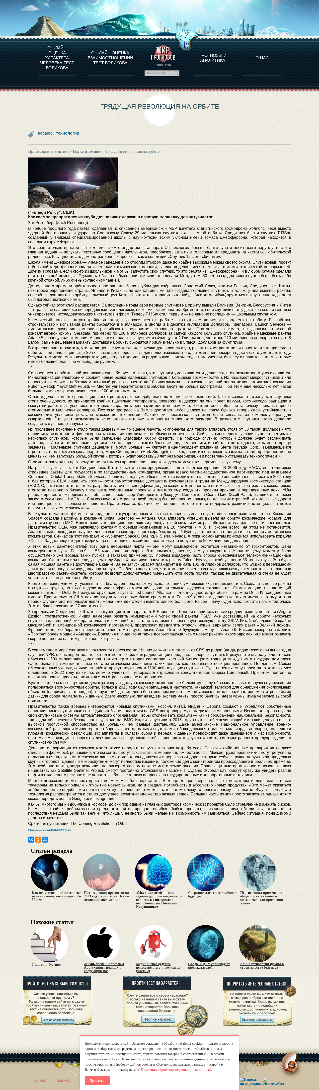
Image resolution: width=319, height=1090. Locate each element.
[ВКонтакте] (31, 840)
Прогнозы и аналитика (213, 58)
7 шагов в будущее (46, 964)
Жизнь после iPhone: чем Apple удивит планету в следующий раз (104, 967)
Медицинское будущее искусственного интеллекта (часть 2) (158, 967)
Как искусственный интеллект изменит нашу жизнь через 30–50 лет (56, 896)
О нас (40, 1080)
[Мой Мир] (45, 840)
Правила (62, 1080)
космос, (46, 133)
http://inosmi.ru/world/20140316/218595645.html (49, 830)
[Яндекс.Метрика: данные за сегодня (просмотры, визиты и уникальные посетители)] (274, 1081)
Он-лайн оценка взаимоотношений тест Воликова (110, 58)
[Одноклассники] (38, 840)
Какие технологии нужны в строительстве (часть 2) (262, 965)
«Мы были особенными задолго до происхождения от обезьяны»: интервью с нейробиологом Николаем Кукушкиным (159, 900)
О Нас (262, 58)
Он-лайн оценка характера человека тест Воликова (57, 58)
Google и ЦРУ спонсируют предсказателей (209, 965)
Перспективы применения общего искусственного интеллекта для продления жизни (261, 898)
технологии (67, 133)
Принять (97, 1081)
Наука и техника (87, 151)
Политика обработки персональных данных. (176, 1070)
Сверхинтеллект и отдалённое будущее (212, 894)
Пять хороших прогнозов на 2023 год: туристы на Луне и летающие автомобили (106, 896)
